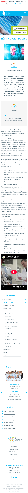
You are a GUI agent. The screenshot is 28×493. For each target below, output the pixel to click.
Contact (8, 490)
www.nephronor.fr (8, 417)
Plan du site (9, 487)
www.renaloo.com (8, 423)
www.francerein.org (9, 420)
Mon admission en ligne (21, 32)
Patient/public (14, 454)
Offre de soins (14, 449)
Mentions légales (16, 487)
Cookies (20, 490)
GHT (14, 460)
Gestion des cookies (20, 488)
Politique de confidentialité (9, 488)
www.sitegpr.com (8, 426)
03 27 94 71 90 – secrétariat (13, 118)
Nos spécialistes (14, 490)
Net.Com (17, 492)
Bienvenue (14, 447)
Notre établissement (14, 452)
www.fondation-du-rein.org (11, 428)
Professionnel (14, 457)
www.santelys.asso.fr (9, 414)
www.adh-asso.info (9, 411)
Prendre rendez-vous (21, 29)
